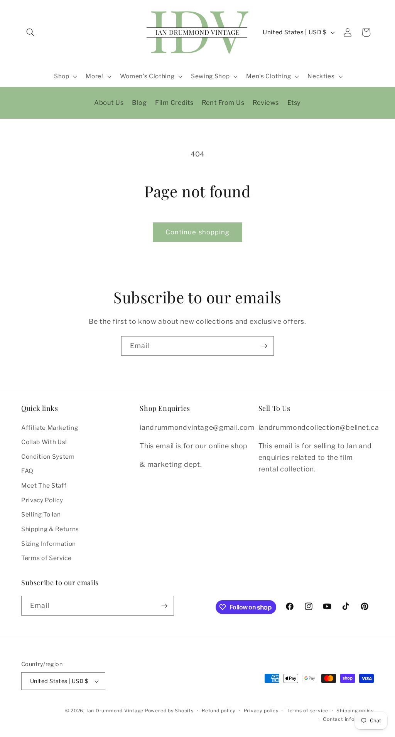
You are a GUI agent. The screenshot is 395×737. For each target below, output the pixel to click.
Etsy (294, 102)
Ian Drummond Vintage (114, 710)
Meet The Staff (43, 485)
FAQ (27, 471)
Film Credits (174, 102)
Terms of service (307, 710)
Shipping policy (355, 710)
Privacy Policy (42, 500)
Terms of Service (46, 558)
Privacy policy (261, 710)
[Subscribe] (264, 346)
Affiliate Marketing (49, 427)
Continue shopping (197, 232)
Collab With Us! (44, 442)
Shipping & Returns (50, 529)
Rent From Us (223, 102)
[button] (30, 32)
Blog (139, 102)
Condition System (48, 456)
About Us (108, 102)
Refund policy (218, 710)
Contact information (348, 719)
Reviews (266, 102)
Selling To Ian (41, 514)
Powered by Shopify (169, 710)
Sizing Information (48, 543)
